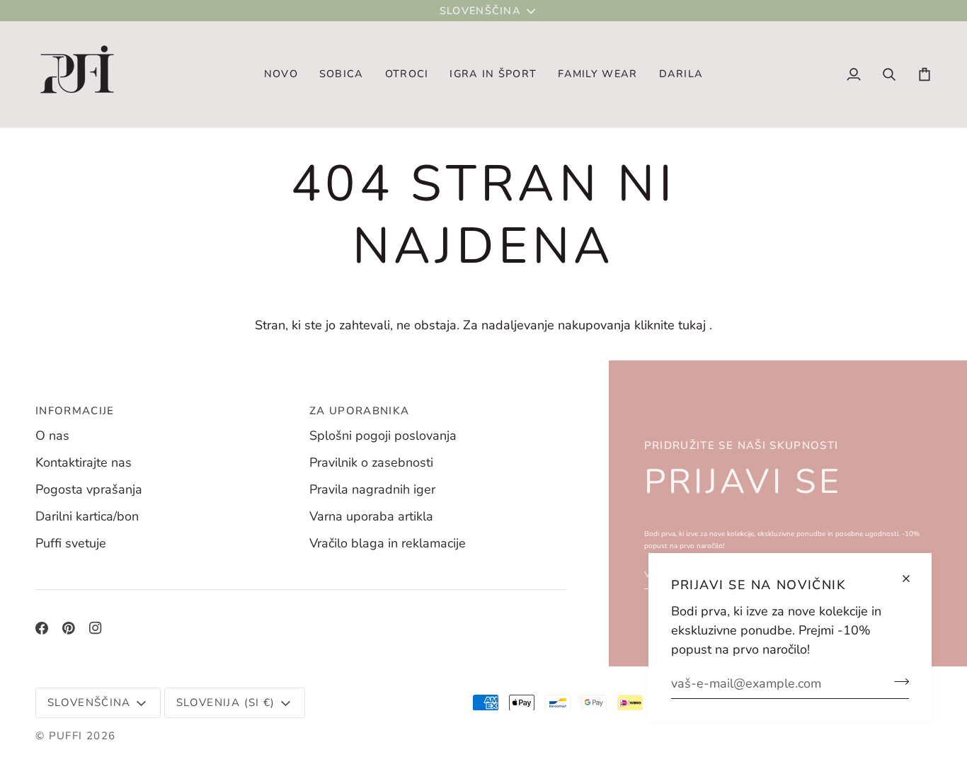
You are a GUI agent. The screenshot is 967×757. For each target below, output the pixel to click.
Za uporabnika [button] (359, 411)
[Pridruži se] (897, 681)
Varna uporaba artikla (371, 516)
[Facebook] (41, 628)
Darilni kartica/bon (87, 516)
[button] (341, 74)
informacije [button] (75, 411)
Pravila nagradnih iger (372, 489)
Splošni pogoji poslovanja (383, 435)
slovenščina (480, 11)
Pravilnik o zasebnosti (371, 462)
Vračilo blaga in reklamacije (387, 543)
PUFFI (66, 736)
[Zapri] (912, 578)
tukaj (692, 325)
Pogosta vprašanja (88, 489)
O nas (52, 435)
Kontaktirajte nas (83, 462)
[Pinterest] (68, 628)
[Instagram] (95, 628)
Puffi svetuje (70, 543)
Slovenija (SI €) (225, 702)
